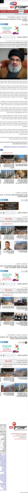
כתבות (5, 435)
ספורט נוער (4, 445)
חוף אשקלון (4, 433)
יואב (5, 432)
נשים (5, 446)
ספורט (4, 444)
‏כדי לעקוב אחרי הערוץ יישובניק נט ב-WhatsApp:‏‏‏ (15, 146)
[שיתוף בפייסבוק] (6, 24)
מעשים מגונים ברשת (21, 359)
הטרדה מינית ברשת (13, 359)
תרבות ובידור (3, 434)
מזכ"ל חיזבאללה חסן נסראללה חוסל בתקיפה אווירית (15, 40)
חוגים (5, 440)
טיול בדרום (4, 468)
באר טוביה (4, 452)
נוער (5, 437)
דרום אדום (4, 451)
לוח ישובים (3, 439)
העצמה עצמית (3, 464)
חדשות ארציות (18, 13)
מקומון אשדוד (3, 480)
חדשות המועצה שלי (12, 11)
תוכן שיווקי (4, 449)
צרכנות (4, 448)
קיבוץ (5, 473)
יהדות (5, 453)
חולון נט (4, 488)
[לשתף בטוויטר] (2, 24)
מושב (5, 472)
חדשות (21, 11)
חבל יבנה (3, 429)
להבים (5, 427)
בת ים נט (4, 482)
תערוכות (4, 436)
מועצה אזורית (3, 474)
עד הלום (23, 287)
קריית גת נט (4, 487)
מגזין (5, 441)
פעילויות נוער (3, 438)
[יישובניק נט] (17, 430)
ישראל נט (4, 481)
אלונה (5, 430)
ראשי (25, 11)
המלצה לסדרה (3, 462)
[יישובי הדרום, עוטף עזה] (18, 10)
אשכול (5, 425)
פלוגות (23, 216)
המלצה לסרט (3, 462)
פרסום (5, 489)
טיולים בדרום (3, 466)
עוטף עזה (3, 11)
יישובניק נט (24, 17)
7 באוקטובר (3, 470)
